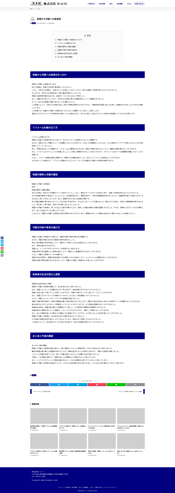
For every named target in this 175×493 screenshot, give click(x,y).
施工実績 (74, 487)
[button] (39, 384)
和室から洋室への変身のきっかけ (70, 39)
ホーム (61, 487)
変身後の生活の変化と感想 (67, 53)
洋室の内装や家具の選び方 (67, 50)
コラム (33, 23)
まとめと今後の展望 (65, 57)
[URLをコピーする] (135, 384)
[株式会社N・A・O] (48, 3)
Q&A (80, 487)
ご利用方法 (67, 487)
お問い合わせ (98, 487)
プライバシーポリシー (110, 487)
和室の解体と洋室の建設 (67, 46)
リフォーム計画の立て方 (67, 43)
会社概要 (85, 487)
